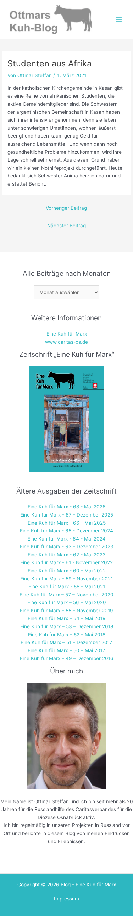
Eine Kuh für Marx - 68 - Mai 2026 (67, 506)
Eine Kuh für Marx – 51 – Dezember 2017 (66, 642)
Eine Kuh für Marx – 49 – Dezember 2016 (66, 658)
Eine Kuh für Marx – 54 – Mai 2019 (67, 618)
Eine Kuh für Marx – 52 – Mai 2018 (66, 634)
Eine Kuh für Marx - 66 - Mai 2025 (67, 523)
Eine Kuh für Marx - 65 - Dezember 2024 (66, 530)
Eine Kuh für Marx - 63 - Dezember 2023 (66, 546)
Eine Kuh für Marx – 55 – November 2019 (66, 610)
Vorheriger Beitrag (66, 208)
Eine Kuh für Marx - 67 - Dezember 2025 (66, 515)
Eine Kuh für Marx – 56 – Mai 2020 (66, 602)
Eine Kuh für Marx (66, 334)
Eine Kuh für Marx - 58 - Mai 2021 (66, 586)
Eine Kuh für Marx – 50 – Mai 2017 (66, 650)
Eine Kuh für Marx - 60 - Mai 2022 (67, 570)
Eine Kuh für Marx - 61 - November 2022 (66, 562)
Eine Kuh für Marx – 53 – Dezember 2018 (66, 626)
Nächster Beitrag (66, 225)
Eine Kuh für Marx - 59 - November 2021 (66, 579)
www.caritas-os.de (66, 342)
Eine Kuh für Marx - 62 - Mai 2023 (67, 555)
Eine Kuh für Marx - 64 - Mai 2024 (66, 539)
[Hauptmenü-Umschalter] (119, 19)
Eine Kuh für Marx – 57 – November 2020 (66, 594)
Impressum (66, 899)
